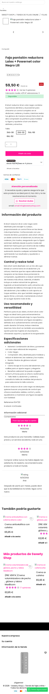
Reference (8, 402)
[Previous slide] (13, 32)
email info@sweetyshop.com (27, 205)
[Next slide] (42, 32)
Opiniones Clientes (23, 663)
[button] (6, 21)
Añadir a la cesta (24, 153)
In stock (7, 406)
